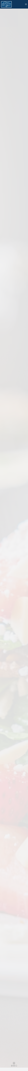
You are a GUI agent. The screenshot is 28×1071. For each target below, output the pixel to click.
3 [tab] (16, 1066)
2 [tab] (14, 1066)
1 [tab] (12, 1066)
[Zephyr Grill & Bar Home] (6, 4)
